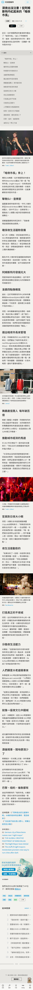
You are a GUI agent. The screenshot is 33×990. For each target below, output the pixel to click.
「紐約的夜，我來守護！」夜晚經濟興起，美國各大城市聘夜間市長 (20, 919)
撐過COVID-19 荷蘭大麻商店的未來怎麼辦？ (20, 929)
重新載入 (16, 979)
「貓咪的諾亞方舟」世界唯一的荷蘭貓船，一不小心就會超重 (19, 952)
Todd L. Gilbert (9, 165)
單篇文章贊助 (8, 869)
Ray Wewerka (9, 605)
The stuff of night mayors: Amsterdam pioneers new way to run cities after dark (15, 850)
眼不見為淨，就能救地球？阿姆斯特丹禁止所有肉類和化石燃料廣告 (19, 938)
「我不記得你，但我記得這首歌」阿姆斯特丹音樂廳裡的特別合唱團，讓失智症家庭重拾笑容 (19, 947)
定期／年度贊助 (9, 874)
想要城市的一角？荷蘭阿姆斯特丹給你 (19, 924)
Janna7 (7, 403)
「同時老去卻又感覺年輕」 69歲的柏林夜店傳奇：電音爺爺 (15, 815)
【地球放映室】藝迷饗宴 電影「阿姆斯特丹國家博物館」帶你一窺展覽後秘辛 (19, 943)
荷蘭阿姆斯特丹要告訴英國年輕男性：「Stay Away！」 (19, 933)
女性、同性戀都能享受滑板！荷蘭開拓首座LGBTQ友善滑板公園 (19, 957)
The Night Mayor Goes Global (16, 844)
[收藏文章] (26, 21)
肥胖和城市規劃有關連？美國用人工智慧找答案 (19, 915)
